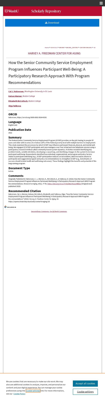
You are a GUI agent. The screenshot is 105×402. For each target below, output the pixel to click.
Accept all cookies (85, 383)
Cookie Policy (19, 393)
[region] (52, 387)
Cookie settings (33, 390)
